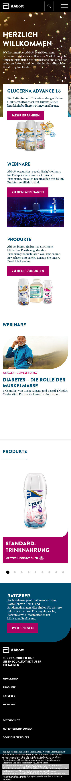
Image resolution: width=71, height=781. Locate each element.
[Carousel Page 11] (48, 428)
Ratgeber (9, 696)
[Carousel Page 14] (63, 428)
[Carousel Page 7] (28, 428)
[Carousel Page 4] (12, 428)
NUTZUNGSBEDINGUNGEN (18, 729)
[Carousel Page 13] (58, 428)
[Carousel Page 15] (68, 428)
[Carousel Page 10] (43, 428)
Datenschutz (11, 720)
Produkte (9, 687)
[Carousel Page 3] (7, 428)
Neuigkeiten (11, 678)
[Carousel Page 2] (2, 428)
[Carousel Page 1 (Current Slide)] (7, 572)
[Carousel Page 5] (17, 428)
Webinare (9, 704)
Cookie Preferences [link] (16, 737)
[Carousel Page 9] (38, 428)
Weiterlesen (23, 628)
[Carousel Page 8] (33, 428)
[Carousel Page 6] (22, 428)
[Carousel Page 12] (53, 428)
